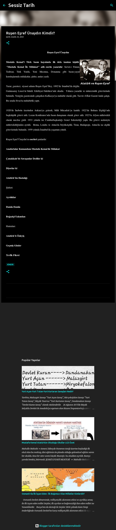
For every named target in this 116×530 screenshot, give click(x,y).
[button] (8, 43)
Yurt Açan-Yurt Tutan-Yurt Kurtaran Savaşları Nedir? (47, 391)
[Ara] (39, 5)
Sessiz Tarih (21, 5)
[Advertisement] (58, 328)
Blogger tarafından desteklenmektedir (60, 525)
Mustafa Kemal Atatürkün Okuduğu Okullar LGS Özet (48, 442)
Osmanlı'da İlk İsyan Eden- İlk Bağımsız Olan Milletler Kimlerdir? (53, 494)
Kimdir (10, 265)
